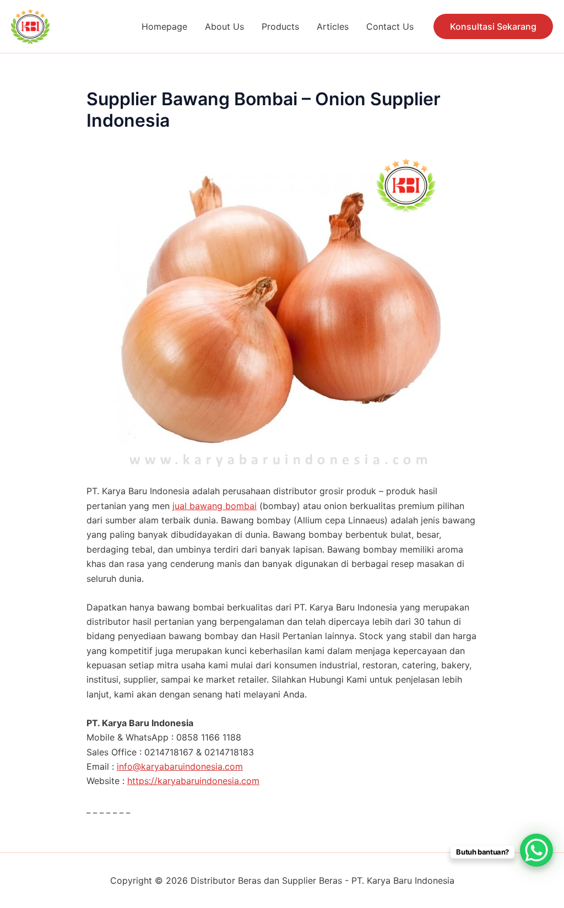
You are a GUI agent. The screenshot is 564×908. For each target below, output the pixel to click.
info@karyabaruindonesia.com (180, 766)
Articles (333, 26)
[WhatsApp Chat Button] (536, 850)
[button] (493, 26)
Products (280, 26)
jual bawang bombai (214, 505)
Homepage (164, 26)
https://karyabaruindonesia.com (193, 780)
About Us (224, 26)
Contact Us (390, 26)
